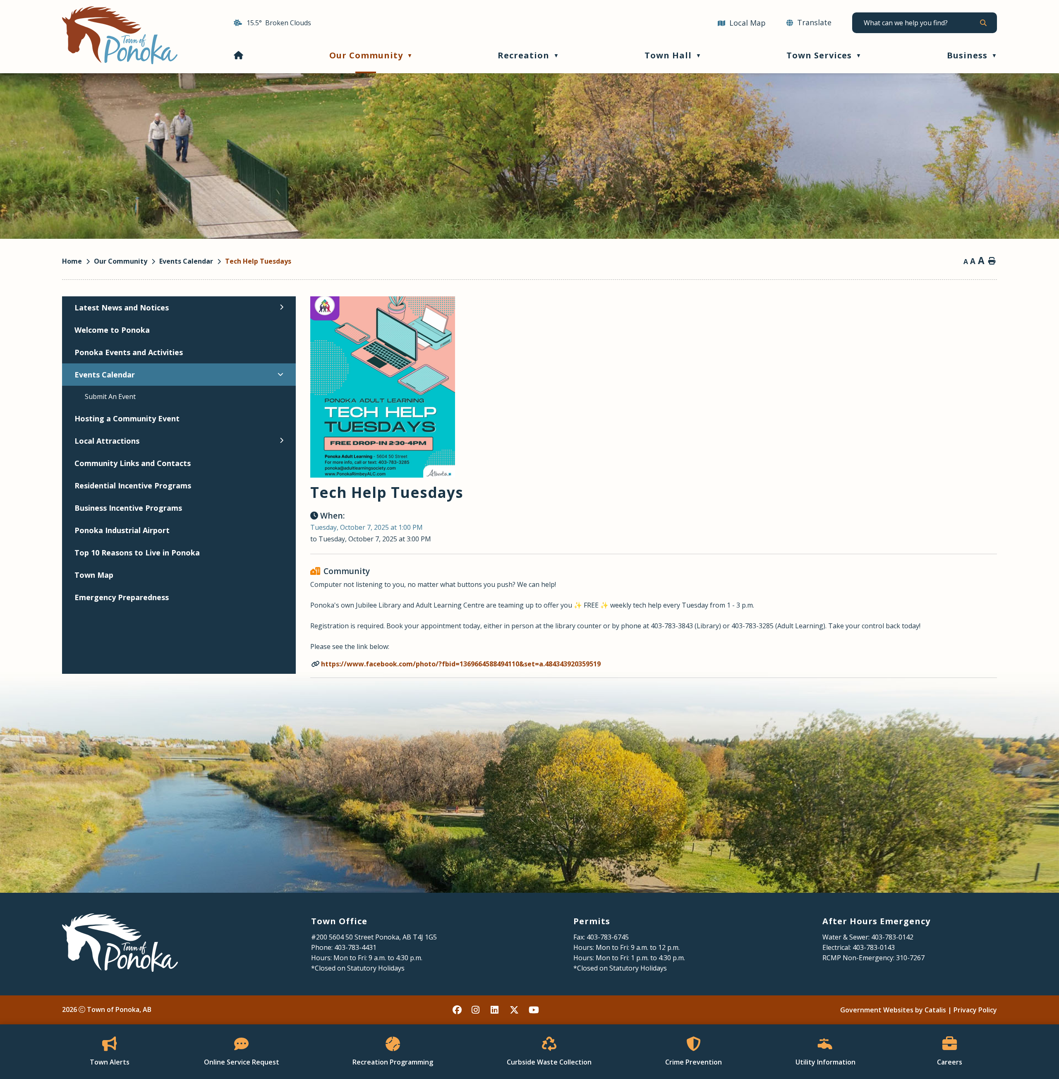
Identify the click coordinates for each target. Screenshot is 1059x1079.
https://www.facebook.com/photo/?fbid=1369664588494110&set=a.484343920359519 (461, 663)
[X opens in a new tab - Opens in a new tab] (515, 1010)
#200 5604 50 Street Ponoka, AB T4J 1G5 (374, 937)
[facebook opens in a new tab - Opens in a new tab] (457, 1010)
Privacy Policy (975, 1009)
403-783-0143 (874, 947)
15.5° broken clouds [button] (279, 22)
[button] (983, 23)
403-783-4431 (355, 947)
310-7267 (910, 957)
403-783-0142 (892, 937)
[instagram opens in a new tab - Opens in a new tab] (477, 1010)
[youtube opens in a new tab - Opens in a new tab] (534, 1010)
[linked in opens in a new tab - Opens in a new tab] (496, 1010)
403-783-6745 (608, 937)
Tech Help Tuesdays (258, 261)
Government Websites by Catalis (893, 1009)
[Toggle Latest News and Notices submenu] (282, 307)
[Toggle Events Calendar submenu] (280, 374)
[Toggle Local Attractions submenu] (282, 440)
